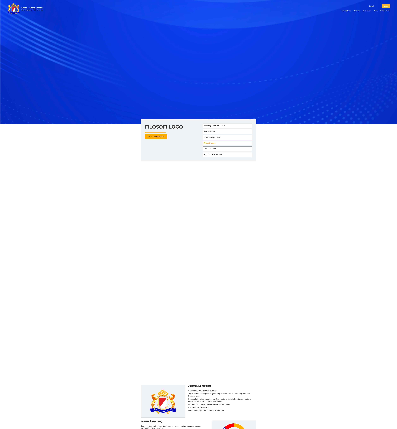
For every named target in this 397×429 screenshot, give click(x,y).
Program (357, 11)
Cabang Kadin (385, 11)
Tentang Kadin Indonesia (214, 126)
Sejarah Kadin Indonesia (214, 155)
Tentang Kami (346, 11)
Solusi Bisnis (367, 11)
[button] (371, 6)
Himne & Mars (210, 149)
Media (376, 11)
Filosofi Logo (209, 143)
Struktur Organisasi (212, 137)
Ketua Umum (209, 131)
